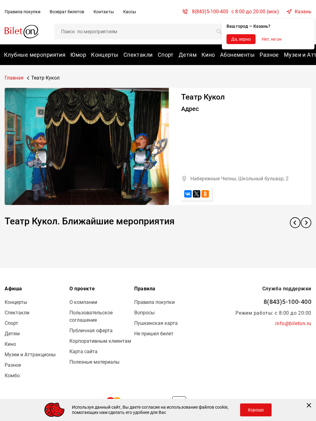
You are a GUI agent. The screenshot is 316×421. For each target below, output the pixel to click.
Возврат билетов (67, 11)
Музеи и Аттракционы (30, 355)
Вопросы (144, 313)
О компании (83, 302)
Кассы (129, 11)
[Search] (219, 31)
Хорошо (256, 409)
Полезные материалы (94, 362)
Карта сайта (83, 351)
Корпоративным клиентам (100, 341)
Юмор (78, 54)
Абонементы (237, 54)
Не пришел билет (153, 334)
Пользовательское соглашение (91, 316)
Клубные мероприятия (34, 54)
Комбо (12, 375)
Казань (303, 11)
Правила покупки (22, 11)
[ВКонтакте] (188, 194)
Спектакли (138, 54)
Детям (188, 54)
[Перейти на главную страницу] (22, 31)
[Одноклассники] (205, 194)
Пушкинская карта (156, 323)
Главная (14, 78)
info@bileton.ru (293, 323)
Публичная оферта (91, 330)
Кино (208, 54)
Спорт (166, 54)
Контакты (104, 11)
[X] (196, 194)
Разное (269, 54)
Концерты (104, 54)
